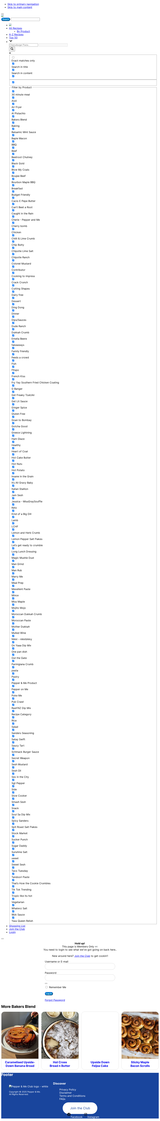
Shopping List (17, 925)
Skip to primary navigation (23, 4)
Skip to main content (20, 7)
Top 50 (13, 37)
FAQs (62, 1098)
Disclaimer (65, 1092)
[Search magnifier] (12, 49)
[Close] (2, 938)
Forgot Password (55, 1000)
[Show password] (46, 983)
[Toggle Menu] (2, 13)
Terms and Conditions (72, 1095)
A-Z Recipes (16, 34)
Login (12, 932)
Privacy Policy (67, 1089)
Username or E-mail (56, 961)
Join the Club (17, 929)
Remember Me (57, 987)
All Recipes (15, 28)
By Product (23, 31)
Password (50, 972)
